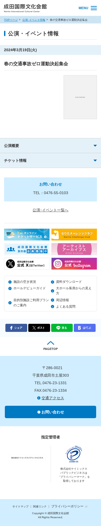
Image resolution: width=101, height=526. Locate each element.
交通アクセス (52, 398)
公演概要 (11, 145)
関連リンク (40, 506)
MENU (83, 8)
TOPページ (11, 19)
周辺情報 (62, 300)
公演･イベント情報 (33, 19)
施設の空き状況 (24, 282)
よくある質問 (65, 306)
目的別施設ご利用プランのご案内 (31, 302)
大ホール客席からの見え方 (74, 290)
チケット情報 (15, 160)
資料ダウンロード (69, 282)
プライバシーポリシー (67, 506)
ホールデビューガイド (29, 288)
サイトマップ (20, 506)
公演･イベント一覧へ (50, 210)
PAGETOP (50, 348)
